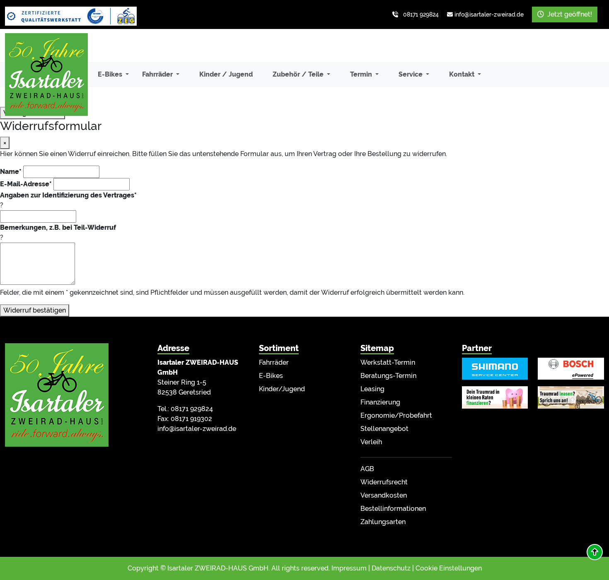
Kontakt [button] (462, 74)
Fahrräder (274, 362)
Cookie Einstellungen (449, 568)
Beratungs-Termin (388, 376)
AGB (367, 469)
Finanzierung (380, 402)
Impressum (349, 568)
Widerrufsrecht (384, 482)
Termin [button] (362, 74)
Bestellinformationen (393, 509)
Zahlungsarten (383, 522)
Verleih (371, 442)
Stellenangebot (384, 429)
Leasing (372, 389)
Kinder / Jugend (226, 74)
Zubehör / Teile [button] (299, 74)
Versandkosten (383, 495)
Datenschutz (391, 568)
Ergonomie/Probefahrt (396, 415)
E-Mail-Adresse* (26, 184)
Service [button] (411, 74)
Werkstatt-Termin (387, 362)
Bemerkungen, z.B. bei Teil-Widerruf (58, 227)
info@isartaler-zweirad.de (489, 14)
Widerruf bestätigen (34, 310)
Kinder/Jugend (282, 389)
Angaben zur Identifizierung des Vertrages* (68, 195)
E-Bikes (271, 376)
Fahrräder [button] (158, 74)
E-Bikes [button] (111, 74)
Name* (11, 172)
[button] (595, 552)
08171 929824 (421, 14)
